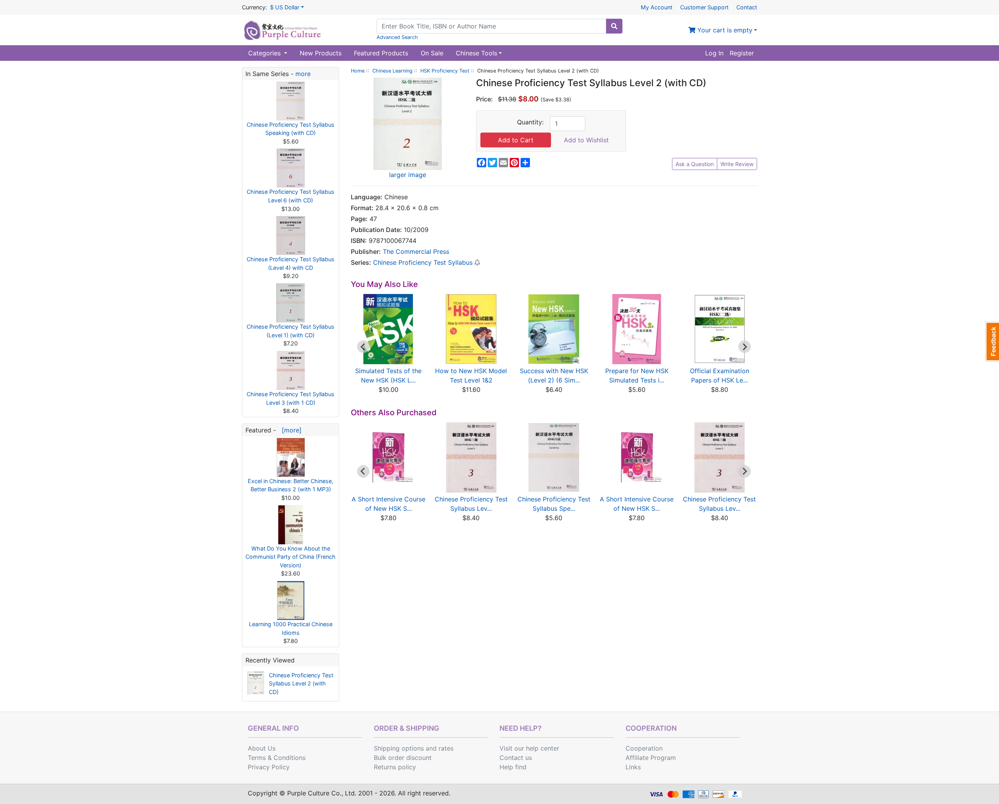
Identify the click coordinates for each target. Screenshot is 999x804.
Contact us (516, 757)
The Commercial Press (416, 251)
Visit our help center (529, 748)
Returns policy (395, 767)
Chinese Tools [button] (476, 53)
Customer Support (704, 7)
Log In (714, 53)
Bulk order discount (403, 757)
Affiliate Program (651, 757)
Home (357, 71)
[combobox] (491, 26)
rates (446, 748)
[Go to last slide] (363, 346)
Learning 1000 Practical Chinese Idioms (290, 628)
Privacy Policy (269, 767)
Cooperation (644, 748)
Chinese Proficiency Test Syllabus (423, 262)
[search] (614, 26)
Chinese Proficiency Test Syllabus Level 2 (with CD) (301, 683)
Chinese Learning (392, 71)
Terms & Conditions (277, 757)
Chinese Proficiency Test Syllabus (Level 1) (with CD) (290, 330)
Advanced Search (397, 37)
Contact (746, 7)
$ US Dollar (284, 7)
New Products (320, 53)
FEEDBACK (992, 341)
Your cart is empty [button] (723, 30)
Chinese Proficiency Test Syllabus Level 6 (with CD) (290, 196)
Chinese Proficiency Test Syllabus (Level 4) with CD (290, 263)
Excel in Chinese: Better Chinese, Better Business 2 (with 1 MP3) (290, 485)
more (303, 74)
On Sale (432, 53)
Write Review (737, 164)
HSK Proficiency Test (444, 71)
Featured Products (381, 53)
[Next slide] (744, 346)
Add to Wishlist (586, 140)
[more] (290, 430)
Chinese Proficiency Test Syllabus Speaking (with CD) (290, 128)
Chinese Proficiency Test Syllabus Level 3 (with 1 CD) (290, 398)
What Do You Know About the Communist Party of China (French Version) (290, 556)
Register (742, 53)
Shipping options (399, 748)
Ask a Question (694, 164)
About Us (262, 748)
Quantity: (530, 122)
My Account (656, 7)
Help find (513, 767)
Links (633, 767)
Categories (265, 53)
